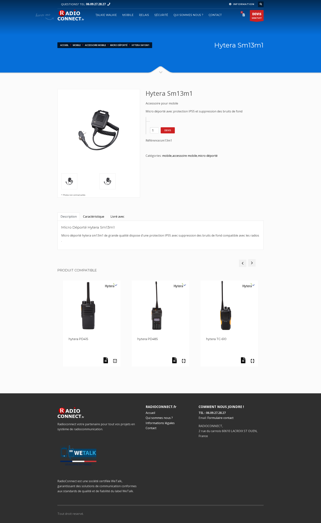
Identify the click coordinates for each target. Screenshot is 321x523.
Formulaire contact (220, 418)
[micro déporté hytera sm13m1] (117, 181)
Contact (151, 428)
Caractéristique (93, 216)
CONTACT (215, 15)
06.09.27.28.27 (96, 4)
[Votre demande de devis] (244, 15)
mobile (77, 45)
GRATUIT (257, 15)
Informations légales (160, 423)
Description (69, 216)
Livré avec (117, 216)
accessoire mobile (95, 45)
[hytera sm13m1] (99, 130)
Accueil (64, 45)
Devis (167, 130)
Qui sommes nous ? (188, 15)
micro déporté (118, 45)
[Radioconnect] (70, 15)
